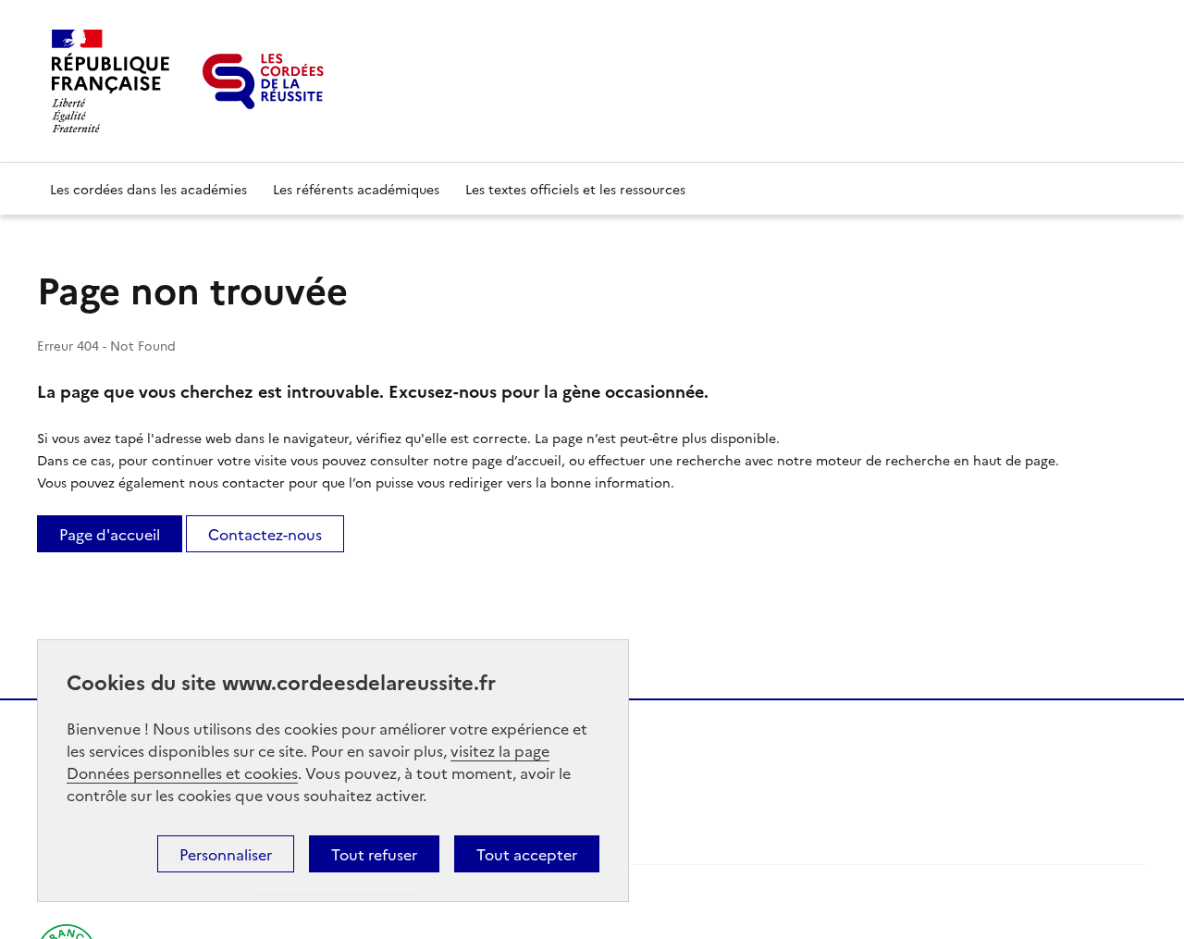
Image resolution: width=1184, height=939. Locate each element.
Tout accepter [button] (526, 854)
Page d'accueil (109, 534)
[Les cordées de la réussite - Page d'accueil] (263, 81)
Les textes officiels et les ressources (575, 188)
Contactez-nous (265, 534)
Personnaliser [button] (225, 854)
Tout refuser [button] (374, 854)
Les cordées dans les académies (148, 188)
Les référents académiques (356, 188)
